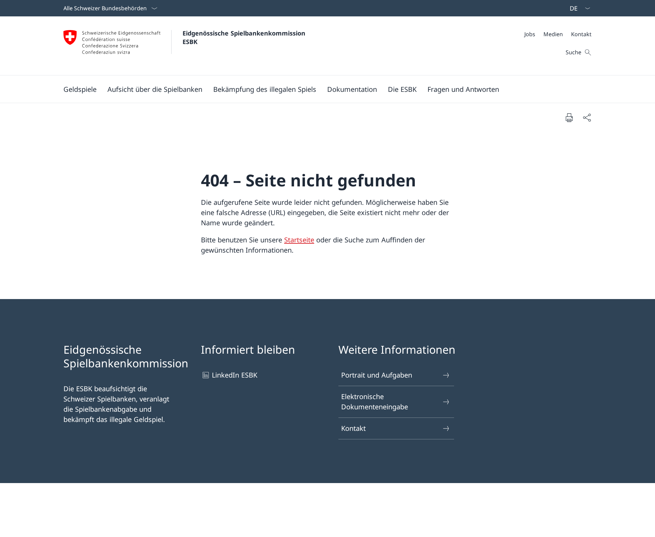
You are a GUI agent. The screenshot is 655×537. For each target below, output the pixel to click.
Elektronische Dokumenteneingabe (374, 401)
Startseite (299, 239)
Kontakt (353, 428)
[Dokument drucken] (569, 117)
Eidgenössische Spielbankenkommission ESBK (245, 37)
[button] (80, 89)
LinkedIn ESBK (234, 375)
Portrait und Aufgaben (376, 375)
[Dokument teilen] (587, 117)
